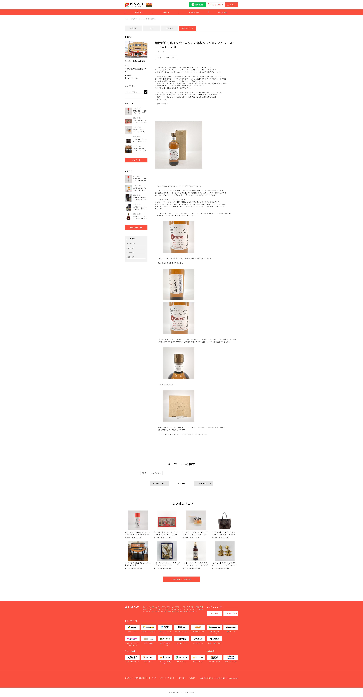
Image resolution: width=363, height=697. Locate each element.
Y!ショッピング (217, 5)
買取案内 (166, 12)
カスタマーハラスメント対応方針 (163, 678)
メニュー (233, 5)
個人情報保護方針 (141, 678)
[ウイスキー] (196, 237)
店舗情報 (133, 28)
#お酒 (159, 58)
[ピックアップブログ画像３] (196, 406)
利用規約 (192, 678)
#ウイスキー (171, 58)
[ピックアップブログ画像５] (196, 363)
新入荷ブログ (223, 12)
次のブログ (203, 483)
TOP (126, 19)
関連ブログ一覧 (136, 228)
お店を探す (133, 19)
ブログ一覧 (136, 160)
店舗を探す (139, 12)
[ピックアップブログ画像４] (196, 284)
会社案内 (128, 678)
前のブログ (160, 483)
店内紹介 (169, 28)
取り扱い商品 (194, 12)
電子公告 (182, 678)
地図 (151, 28)
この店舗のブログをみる (181, 579)
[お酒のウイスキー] (196, 144)
